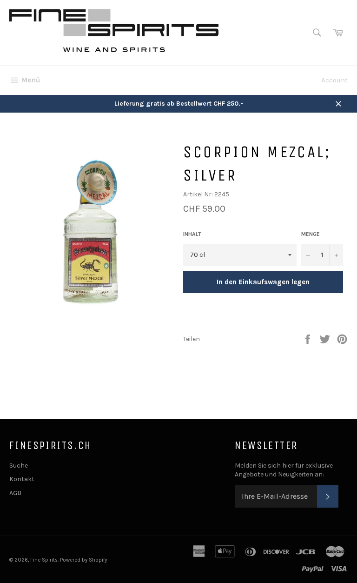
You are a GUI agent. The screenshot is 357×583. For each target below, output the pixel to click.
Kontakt (21, 479)
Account (334, 80)
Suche (18, 465)
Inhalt (192, 234)
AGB (15, 493)
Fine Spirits (44, 560)
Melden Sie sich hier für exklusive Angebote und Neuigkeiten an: (284, 470)
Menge (310, 234)
